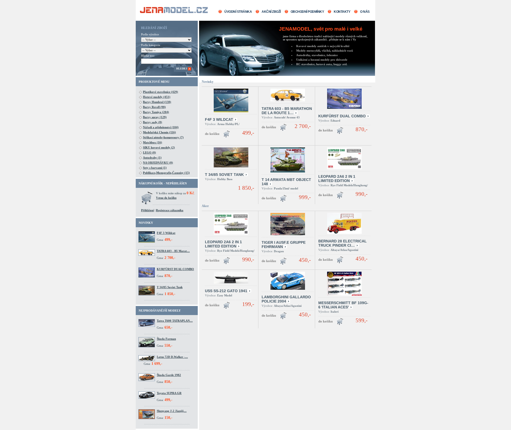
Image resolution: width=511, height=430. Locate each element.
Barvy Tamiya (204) (156, 112)
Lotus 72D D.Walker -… (172, 356)
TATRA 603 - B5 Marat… (173, 251)
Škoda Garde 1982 (169, 375)
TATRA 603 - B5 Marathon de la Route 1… (287, 110)
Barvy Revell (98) (154, 107)
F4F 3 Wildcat (166, 232)
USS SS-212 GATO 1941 (226, 291)
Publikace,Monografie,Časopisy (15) (166, 172)
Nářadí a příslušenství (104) (161, 127)
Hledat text (147, 55)
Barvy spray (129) (155, 117)
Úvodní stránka (238, 12)
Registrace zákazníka (169, 210)
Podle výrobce (150, 34)
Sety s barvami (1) (155, 167)
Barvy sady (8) (152, 122)
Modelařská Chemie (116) (159, 132)
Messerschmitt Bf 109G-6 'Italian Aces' (343, 305)
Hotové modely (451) (156, 96)
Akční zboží (271, 12)
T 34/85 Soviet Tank (170, 287)
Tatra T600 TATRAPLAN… (175, 320)
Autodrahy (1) (152, 157)
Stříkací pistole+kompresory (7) (163, 137)
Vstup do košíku (166, 197)
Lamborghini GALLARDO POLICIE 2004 (286, 299)
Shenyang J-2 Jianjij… (172, 410)
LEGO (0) (149, 152)
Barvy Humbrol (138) (157, 102)
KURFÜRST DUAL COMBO (175, 269)
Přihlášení (147, 210)
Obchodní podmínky (307, 12)
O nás (365, 12)
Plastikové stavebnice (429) (160, 91)
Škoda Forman (166, 338)
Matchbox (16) (152, 142)
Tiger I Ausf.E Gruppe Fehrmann (284, 244)
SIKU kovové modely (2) (159, 147)
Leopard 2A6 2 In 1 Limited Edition (336, 178)
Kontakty (342, 12)
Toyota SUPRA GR (169, 393)
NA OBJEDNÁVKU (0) (158, 162)
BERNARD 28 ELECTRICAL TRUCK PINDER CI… (342, 243)
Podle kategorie (150, 45)
